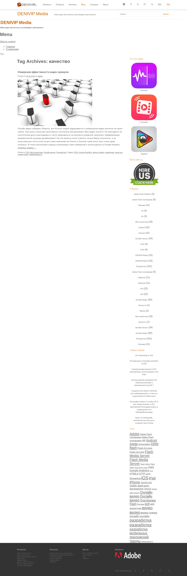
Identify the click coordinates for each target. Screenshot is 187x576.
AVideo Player (22, 560)
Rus (168, 4)
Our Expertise (87, 555)
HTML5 (134, 473)
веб (147, 503)
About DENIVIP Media (90, 553)
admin (40, 76)
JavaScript (146, 482)
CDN (28, 152)
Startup (142, 311)
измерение (109, 152)
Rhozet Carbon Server (25, 564)
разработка (140, 520)
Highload (141, 278)
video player (134, 493)
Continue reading (27, 148)
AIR (144, 440)
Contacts (94, 4)
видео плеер (149, 512)
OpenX (147, 489)
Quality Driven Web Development (61, 555)
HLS (151, 471)
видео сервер (98, 152)
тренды (135, 541)
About (105, 4)
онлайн (134, 516)
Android (141, 228)
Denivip (21, 6)
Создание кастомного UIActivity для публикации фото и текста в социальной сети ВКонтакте (144, 393)
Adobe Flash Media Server (26, 557)
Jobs (84, 557)
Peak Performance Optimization (61, 553)
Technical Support (56, 557)
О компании (12, 49)
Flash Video (145, 464)
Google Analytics (85, 152)
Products (60, 4)
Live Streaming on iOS (144, 355)
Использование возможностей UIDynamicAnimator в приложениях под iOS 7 (144, 382)
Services (73, 4)
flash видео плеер (141, 467)
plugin (154, 489)
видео (147, 508)
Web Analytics (55, 560)
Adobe (134, 434)
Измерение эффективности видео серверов (43, 72)
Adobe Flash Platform (142, 194)
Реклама (141, 205)
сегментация (23, 155)
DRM (154, 444)
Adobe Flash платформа (142, 200)
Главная (10, 46)
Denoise (144, 90)
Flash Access (144, 448)
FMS (151, 467)
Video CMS (21, 558)
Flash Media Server (141, 454)
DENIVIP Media (32, 13)
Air (142, 211)
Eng (159, 4)
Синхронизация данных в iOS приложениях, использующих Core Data (144, 372)
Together (144, 154)
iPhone (135, 482)
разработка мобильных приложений (139, 533)
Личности (142, 305)
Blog (83, 4)
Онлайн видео (50, 152)
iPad (152, 478)
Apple (134, 444)
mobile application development (139, 487)
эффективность (35, 155)
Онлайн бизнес (141, 239)
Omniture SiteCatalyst (24, 565)
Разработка (61, 152)
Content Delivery (56, 558)
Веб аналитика (36, 152)
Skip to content (7, 41)
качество (118, 152)
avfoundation (144, 444)
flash (133, 448)
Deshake (144, 122)
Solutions (47, 4)
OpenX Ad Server (23, 555)
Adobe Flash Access (24, 553)
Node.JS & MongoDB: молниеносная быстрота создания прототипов (144, 420)
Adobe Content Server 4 (25, 562)
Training (52, 562)
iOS (141, 289)
